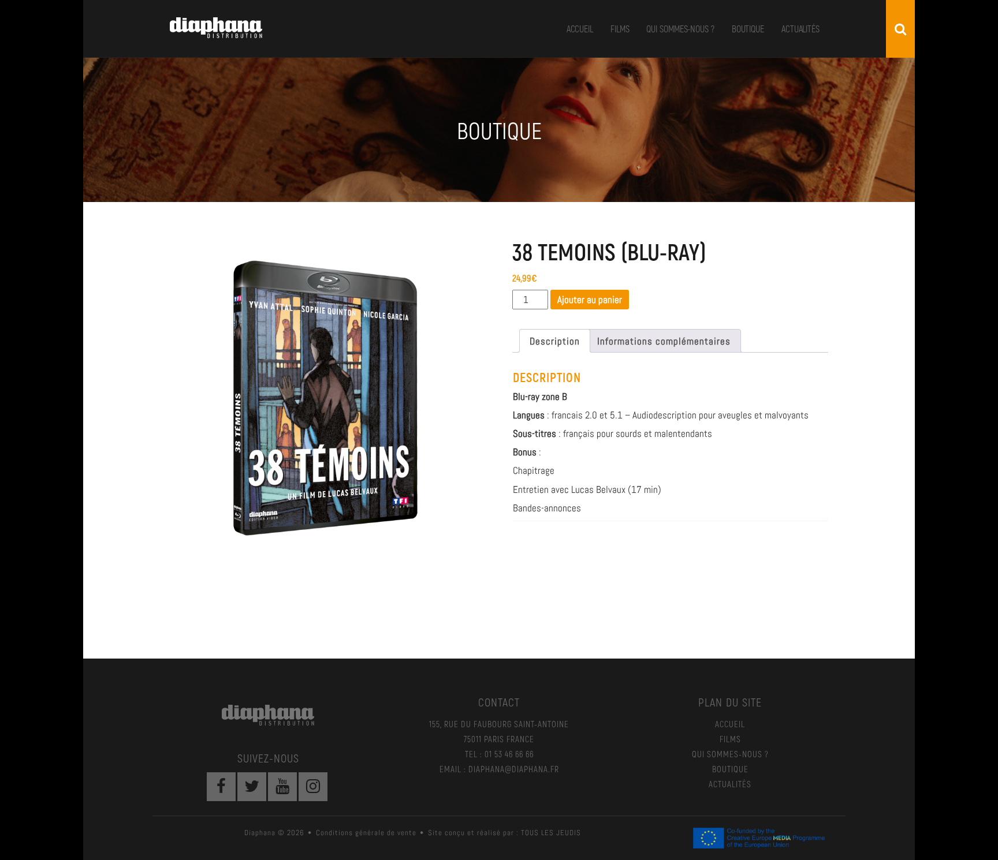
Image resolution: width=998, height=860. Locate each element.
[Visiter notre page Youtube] (282, 786)
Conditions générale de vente (366, 832)
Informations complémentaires (664, 341)
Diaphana (216, 27)
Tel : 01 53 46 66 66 (499, 754)
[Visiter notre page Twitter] (251, 786)
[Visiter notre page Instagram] (313, 786)
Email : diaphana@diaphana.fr (499, 769)
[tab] (554, 341)
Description (555, 341)
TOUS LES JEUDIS (551, 832)
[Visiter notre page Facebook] (221, 786)
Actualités (800, 28)
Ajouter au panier (589, 299)
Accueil (580, 28)
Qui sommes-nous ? (680, 28)
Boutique (748, 28)
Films (620, 28)
